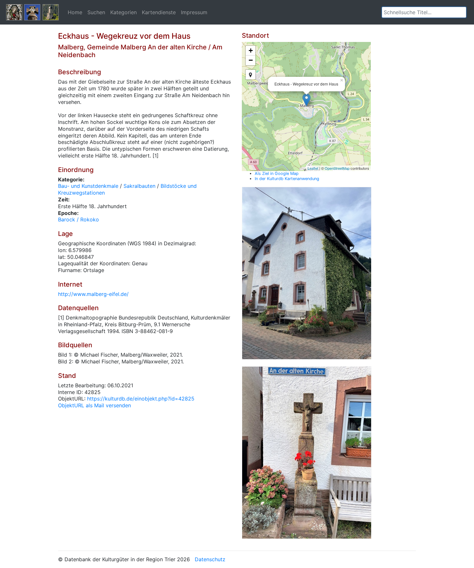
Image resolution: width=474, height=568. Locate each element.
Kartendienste (159, 12)
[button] (461, 12)
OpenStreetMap (337, 168)
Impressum (194, 12)
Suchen (96, 12)
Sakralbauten (139, 186)
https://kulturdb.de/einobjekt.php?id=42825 (140, 398)
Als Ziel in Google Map (277, 173)
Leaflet (313, 168)
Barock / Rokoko (78, 219)
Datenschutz (210, 559)
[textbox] (424, 12)
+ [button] (251, 50)
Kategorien (123, 12)
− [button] (251, 60)
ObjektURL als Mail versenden (94, 405)
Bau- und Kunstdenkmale (88, 186)
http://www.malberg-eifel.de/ (93, 294)
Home (75, 12)
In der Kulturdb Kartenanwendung (287, 178)
